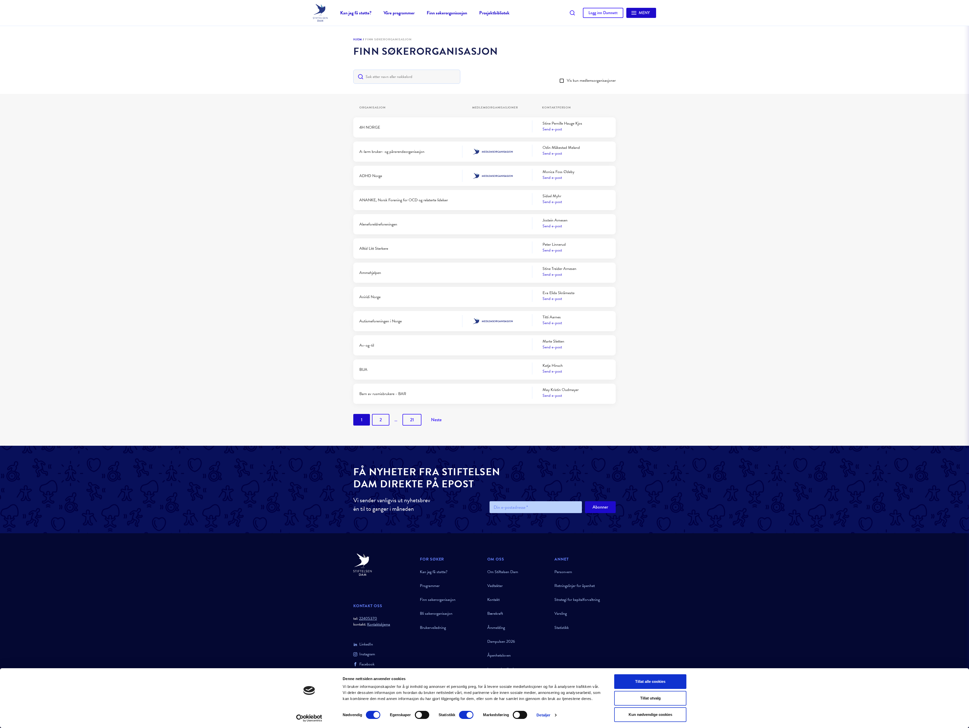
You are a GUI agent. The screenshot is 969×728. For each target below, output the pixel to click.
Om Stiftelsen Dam (502, 572)
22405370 (368, 618)
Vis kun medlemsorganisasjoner (591, 80)
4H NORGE (369, 127)
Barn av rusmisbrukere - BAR (382, 394)
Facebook (366, 664)
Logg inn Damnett (603, 13)
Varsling (560, 613)
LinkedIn (366, 644)
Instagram (367, 654)
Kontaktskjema (378, 624)
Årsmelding (496, 628)
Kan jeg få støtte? (355, 12)
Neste (436, 419)
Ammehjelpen (370, 273)
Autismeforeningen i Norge (380, 321)
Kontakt (493, 600)
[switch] (422, 715)
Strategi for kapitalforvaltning (577, 600)
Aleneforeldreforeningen (378, 224)
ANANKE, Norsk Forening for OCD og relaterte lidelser (403, 200)
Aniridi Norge (370, 297)
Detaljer (543, 715)
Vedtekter (495, 586)
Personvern (563, 572)
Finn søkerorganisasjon (447, 12)
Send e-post (552, 129)
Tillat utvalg (650, 698)
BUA (363, 370)
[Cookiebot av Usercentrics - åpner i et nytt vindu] (309, 718)
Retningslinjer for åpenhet (574, 586)
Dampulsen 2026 (501, 641)
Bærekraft (495, 613)
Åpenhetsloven (499, 655)
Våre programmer (399, 12)
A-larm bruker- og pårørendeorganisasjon (391, 152)
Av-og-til (366, 345)
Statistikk (561, 628)
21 (412, 419)
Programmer (430, 586)
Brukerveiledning (433, 628)
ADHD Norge (370, 176)
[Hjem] (383, 564)
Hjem (357, 39)
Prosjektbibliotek (494, 12)
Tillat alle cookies (650, 681)
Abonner (600, 507)
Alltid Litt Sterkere (373, 248)
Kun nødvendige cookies (650, 714)
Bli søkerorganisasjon (436, 613)
